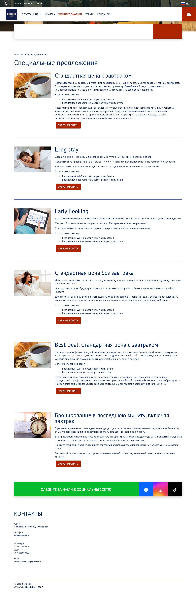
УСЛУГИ (89, 14)
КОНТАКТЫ (103, 14)
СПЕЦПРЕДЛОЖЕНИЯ (70, 14)
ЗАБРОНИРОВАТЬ (68, 125)
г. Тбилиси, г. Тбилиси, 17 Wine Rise (31, 526)
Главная (18, 54)
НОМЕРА (50, 14)
